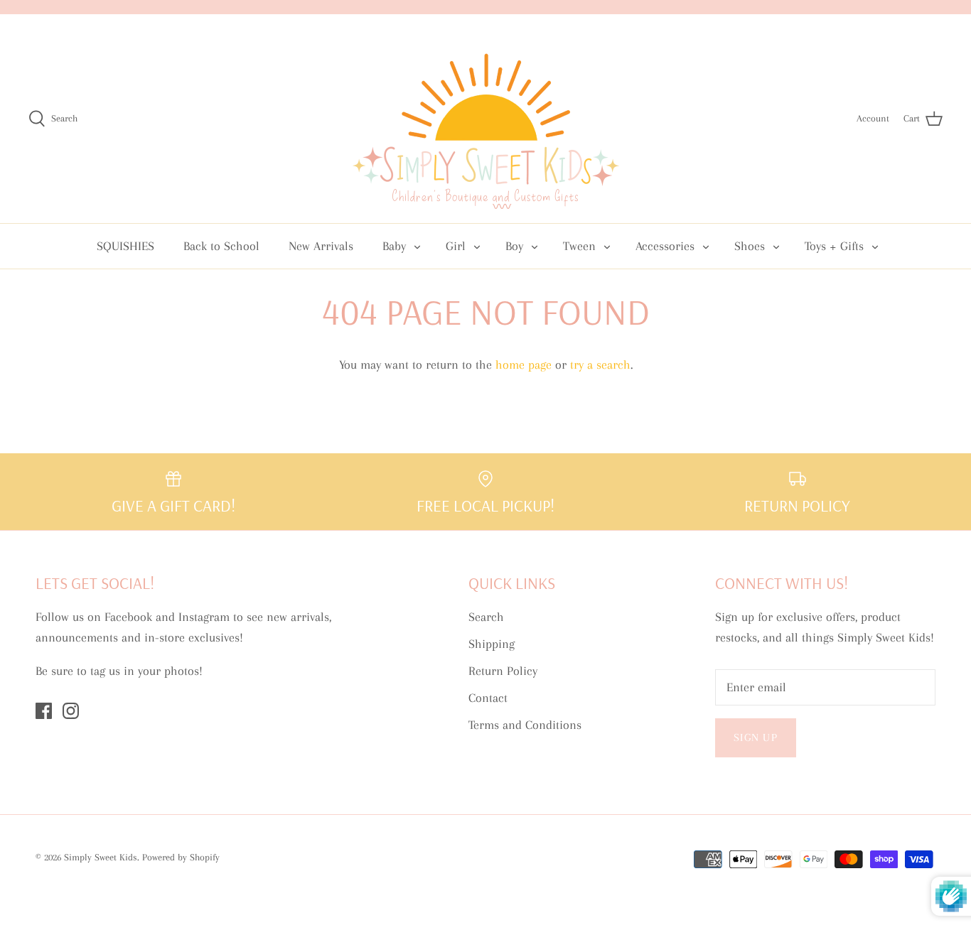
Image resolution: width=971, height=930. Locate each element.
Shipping (491, 644)
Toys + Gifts (834, 246)
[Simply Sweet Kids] (486, 118)
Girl (456, 246)
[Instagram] (71, 711)
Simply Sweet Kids (100, 857)
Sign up (756, 737)
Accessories (664, 246)
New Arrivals (321, 246)
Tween (579, 246)
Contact (488, 698)
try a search (600, 364)
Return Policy (502, 671)
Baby (394, 246)
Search (486, 617)
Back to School (221, 246)
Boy (514, 246)
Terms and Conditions (524, 725)
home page (523, 364)
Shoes (749, 246)
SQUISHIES (125, 246)
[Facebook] (44, 711)
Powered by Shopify (181, 857)
